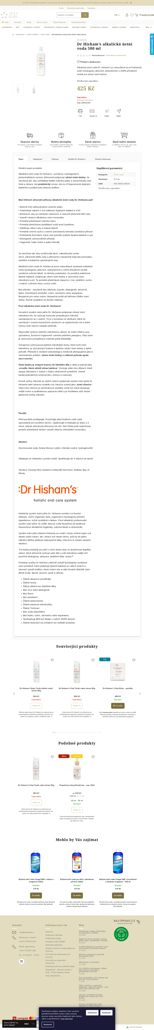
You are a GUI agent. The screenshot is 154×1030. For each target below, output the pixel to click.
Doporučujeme (59, 22)
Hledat (85, 15)
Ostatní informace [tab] (103, 159)
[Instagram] (21, 961)
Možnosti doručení (85, 100)
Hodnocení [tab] (37, 159)
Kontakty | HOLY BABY (55, 941)
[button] (36, 895)
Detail (35, 706)
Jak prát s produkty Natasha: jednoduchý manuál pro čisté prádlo (91, 996)
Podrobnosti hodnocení (116, 55)
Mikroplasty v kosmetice (89, 962)
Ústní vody (119, 174)
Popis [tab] (21, 159)
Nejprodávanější (78, 22)
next (140, 694)
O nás (61, 8)
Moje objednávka (52, 975)
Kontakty (91, 8)
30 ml (73, 800)
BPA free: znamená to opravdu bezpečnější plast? (91, 955)
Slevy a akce (42, 22)
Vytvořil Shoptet (135, 1027)
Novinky (17, 22)
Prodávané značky (53, 938)
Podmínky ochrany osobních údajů (60, 966)
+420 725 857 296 (27, 950)
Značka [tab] (76, 159)
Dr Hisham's (82, 40)
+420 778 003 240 (27, 941)
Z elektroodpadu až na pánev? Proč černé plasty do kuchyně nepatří (93, 947)
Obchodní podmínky (75, 8)
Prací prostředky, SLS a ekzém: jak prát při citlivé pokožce (93, 978)
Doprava (49, 932)
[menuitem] (7, 27)
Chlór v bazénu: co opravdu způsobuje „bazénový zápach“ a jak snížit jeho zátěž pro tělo (93, 987)
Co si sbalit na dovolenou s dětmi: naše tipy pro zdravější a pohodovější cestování (93, 970)
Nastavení (48, 1024)
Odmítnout (92, 1012)
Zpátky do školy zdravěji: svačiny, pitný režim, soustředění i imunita (93, 939)
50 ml (80, 800)
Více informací (66, 1018)
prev (14, 694)
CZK (115, 15)
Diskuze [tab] (55, 159)
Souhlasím (106, 1012)
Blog (29, 22)
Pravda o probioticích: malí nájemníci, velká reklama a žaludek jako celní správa (90, 1005)
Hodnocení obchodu (53, 935)
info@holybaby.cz (26, 932)
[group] (36, 880)
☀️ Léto (5, 22)
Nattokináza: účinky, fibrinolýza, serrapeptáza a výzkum (92, 932)
